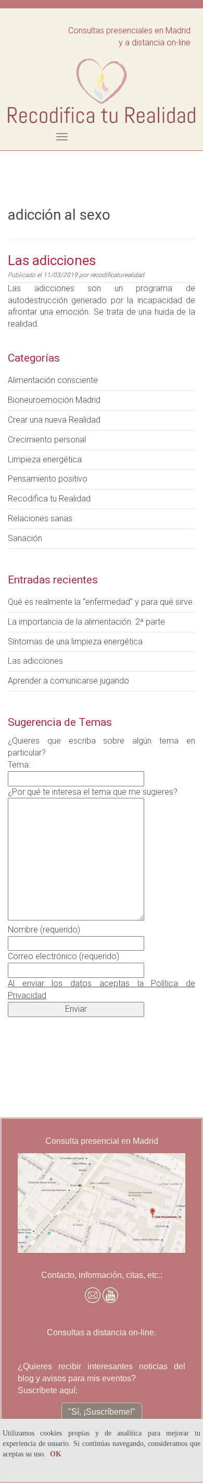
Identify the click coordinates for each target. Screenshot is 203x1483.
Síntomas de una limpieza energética (75, 642)
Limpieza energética (45, 459)
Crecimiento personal (47, 440)
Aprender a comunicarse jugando (68, 681)
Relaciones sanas (40, 518)
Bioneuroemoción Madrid (54, 400)
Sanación (25, 538)
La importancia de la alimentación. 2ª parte (86, 622)
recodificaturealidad (117, 275)
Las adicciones (52, 260)
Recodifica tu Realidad (49, 499)
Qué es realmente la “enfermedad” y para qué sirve (100, 602)
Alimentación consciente (53, 380)
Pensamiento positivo (47, 479)
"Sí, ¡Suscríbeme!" (101, 1411)
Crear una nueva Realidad (54, 420)
